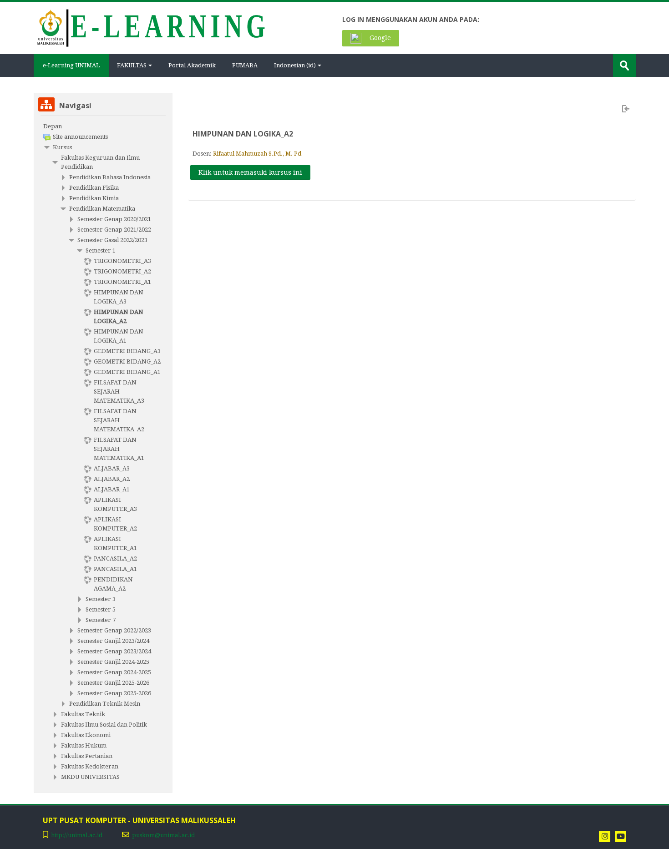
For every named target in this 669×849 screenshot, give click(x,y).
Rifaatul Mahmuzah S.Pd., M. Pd (257, 153)
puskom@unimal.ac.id (163, 835)
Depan (52, 126)
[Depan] (150, 27)
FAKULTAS (132, 65)
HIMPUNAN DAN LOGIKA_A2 (243, 134)
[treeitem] (103, 126)
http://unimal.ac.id (76, 835)
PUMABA (245, 65)
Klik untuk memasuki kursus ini (250, 172)
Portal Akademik (192, 65)
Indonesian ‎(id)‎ (295, 65)
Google (379, 37)
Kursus (62, 147)
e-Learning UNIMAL (71, 65)
